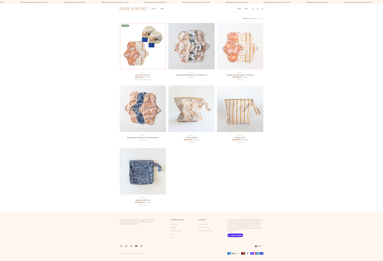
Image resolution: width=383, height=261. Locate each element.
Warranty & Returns (176, 231)
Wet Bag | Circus (240, 137)
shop (153, 8)
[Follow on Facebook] (121, 246)
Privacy (173, 234)
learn (246, 8)
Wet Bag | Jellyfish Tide (143, 200)
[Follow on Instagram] (126, 246)
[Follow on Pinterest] (131, 246)
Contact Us (174, 224)
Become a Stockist (204, 227)
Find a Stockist (203, 224)
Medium (143, 72)
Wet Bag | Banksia (191, 137)
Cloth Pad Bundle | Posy (142, 75)
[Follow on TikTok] (141, 246)
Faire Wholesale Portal (205, 231)
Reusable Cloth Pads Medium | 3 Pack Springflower (143, 137)
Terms (172, 237)
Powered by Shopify (139, 253)
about (239, 8)
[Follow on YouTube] (136, 246)
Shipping (173, 227)
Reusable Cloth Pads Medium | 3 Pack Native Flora (191, 75)
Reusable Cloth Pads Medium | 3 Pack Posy (240, 75)
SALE (162, 8)
